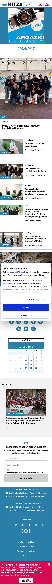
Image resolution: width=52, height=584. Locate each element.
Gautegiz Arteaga (32, 233)
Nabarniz (28, 206)
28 (17, 353)
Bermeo (5, 122)
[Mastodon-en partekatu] (26, 321)
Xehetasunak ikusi (37, 300)
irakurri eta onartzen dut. (24, 472)
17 (10, 364)
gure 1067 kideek (17, 272)
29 (22, 353)
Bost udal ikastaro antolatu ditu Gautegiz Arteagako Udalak (35, 238)
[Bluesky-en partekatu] (33, 321)
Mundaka (29, 140)
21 (31, 364)
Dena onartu (26, 307)
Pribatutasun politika (26, 551)
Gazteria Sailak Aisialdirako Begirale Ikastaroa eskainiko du (36, 191)
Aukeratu (25, 315)
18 (15, 364)
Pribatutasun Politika (13, 472)
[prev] (10, 347)
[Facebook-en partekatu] (11, 321)
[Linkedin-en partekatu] (26, 328)
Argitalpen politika (26, 542)
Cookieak (26, 555)
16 (41, 361)
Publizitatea (26, 520)
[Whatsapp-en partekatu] (18, 328)
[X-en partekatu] (18, 321)
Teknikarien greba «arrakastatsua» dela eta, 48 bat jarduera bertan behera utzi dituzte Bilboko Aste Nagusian (25, 420)
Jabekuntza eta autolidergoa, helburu (35, 169)
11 (15, 361)
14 (31, 361)
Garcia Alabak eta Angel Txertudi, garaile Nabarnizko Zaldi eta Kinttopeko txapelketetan (37, 213)
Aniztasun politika (26, 547)
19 (21, 364)
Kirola (4, 213)
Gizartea (5, 178)
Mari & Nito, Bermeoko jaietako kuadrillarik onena (21, 127)
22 (36, 364)
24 (10, 368)
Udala (4, 152)
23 (41, 364)
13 (26, 361)
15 (36, 361)
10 (10, 361)
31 (32, 353)
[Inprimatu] (33, 328)
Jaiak (3, 117)
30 (27, 353)
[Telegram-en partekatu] (40, 321)
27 (12, 353)
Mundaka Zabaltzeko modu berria (35, 144)
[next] (41, 347)
